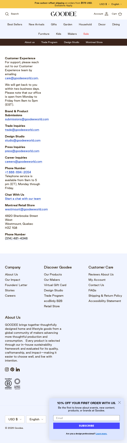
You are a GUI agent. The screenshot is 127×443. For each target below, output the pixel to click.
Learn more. (101, 434)
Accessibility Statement (104, 300)
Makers (72, 33)
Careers (10, 295)
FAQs (92, 290)
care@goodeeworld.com (21, 78)
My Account (97, 279)
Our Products (53, 274)
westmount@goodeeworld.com (26, 209)
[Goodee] (63, 14)
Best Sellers (14, 24)
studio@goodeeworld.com (23, 140)
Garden (67, 24)
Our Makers (52, 279)
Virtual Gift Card (55, 285)
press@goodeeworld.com (22, 150)
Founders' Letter (16, 285)
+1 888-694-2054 (18, 172)
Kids (58, 33)
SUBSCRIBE (86, 426)
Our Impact (12, 279)
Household (85, 24)
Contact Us (96, 285)
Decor (102, 24)
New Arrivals (36, 24)
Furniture (43, 33)
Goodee (19, 428)
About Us (11, 274)
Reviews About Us (101, 274)
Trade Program (54, 295)
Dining (116, 24)
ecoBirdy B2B (53, 300)
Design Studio (53, 290)
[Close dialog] (119, 402)
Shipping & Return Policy (105, 295)
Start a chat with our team (23, 198)
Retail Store (52, 306)
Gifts (54, 24)
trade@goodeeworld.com (22, 129)
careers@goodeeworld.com (23, 161)
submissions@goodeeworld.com (27, 119)
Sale (86, 33)
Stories (10, 290)
